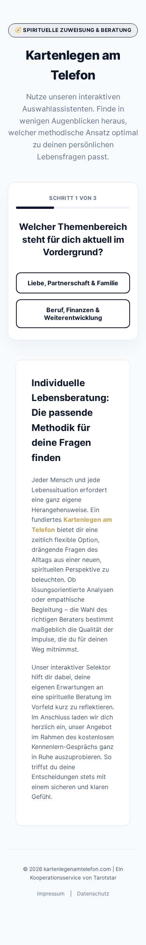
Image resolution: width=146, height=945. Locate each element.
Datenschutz (93, 893)
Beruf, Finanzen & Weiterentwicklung (73, 313)
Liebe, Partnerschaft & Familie (73, 283)
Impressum (51, 893)
